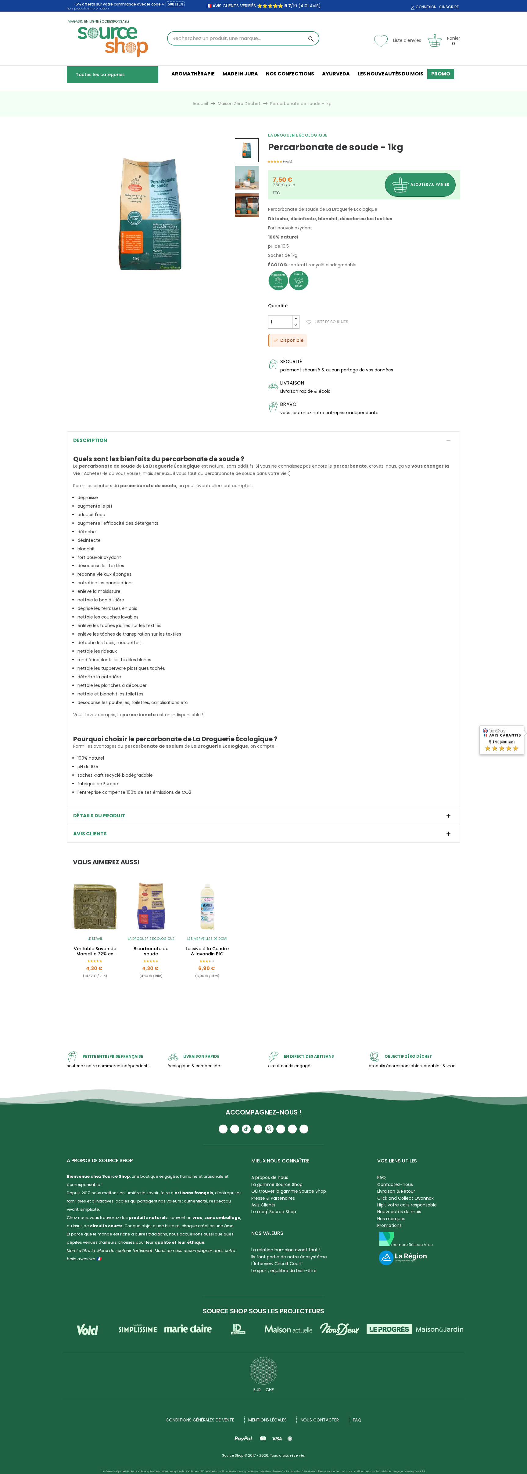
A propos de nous (269, 1177)
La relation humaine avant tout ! (285, 1250)
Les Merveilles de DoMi (207, 938)
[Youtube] (223, 1129)
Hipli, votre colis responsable (407, 1205)
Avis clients (90, 834)
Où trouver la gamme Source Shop (288, 1191)
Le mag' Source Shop (273, 1212)
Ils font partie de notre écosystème (289, 1257)
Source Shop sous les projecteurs (263, 1311)
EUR (257, 1390)
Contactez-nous (395, 1184)
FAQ (381, 1177)
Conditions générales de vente (200, 1420)
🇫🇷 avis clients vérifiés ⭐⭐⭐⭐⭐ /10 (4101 (257, 6)
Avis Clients (263, 1205)
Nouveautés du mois (399, 1212)
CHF (270, 1390)
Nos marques (391, 1219)
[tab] (263, 440)
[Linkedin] (280, 1129)
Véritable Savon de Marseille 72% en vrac (95, 951)
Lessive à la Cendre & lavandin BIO (207, 951)
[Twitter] (292, 1129)
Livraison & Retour (396, 1191)
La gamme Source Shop (277, 1184)
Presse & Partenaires (273, 1198)
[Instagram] (234, 1129)
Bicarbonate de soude (151, 951)
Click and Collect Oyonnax (405, 1198)
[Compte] (412, 8)
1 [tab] (263, 1011)
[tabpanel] (95, 944)
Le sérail (95, 938)
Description (90, 440)
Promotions (389, 1225)
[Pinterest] (303, 1129)
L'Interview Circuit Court (276, 1264)
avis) (315, 6)
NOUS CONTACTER (320, 1420)
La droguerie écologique (298, 135)
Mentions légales (267, 1420)
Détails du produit (99, 816)
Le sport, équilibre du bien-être (284, 1271)
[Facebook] (257, 1129)
